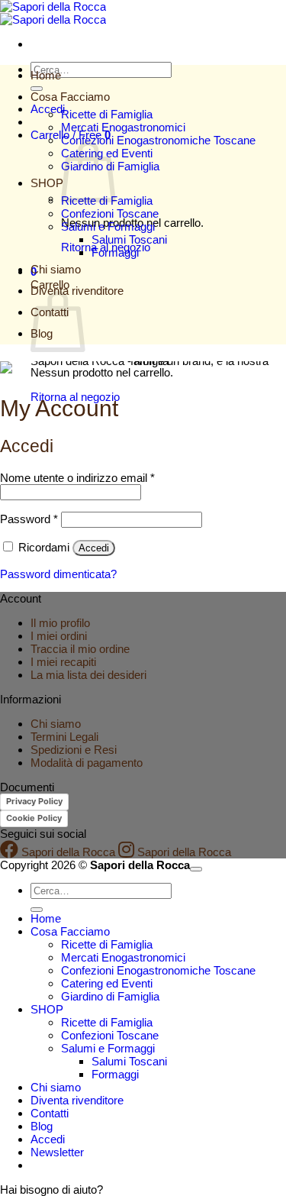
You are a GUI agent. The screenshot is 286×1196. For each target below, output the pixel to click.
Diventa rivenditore (77, 1100)
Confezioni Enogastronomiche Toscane (158, 140)
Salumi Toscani (129, 239)
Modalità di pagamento (87, 762)
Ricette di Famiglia (107, 114)
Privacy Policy (34, 801)
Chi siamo (56, 269)
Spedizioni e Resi (74, 749)
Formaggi (115, 252)
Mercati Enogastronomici (123, 127)
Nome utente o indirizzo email (77, 477)
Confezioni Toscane (110, 213)
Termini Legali (64, 736)
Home (46, 75)
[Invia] (37, 88)
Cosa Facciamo (70, 96)
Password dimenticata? (58, 573)
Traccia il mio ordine (80, 648)
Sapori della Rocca (66, 851)
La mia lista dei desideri (88, 674)
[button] (57, 1152)
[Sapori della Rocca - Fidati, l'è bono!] (53, 13)
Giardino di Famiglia (110, 996)
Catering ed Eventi (107, 983)
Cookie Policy (34, 818)
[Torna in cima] (196, 869)
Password (29, 518)
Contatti (50, 1113)
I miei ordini (59, 635)
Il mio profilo (60, 622)
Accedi (94, 548)
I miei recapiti (63, 661)
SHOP (47, 182)
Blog (42, 1126)
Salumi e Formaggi (108, 226)
